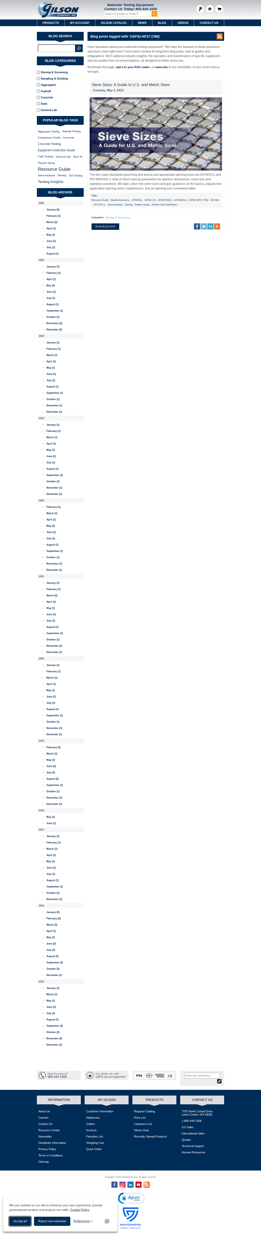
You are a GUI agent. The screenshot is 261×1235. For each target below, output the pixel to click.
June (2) (51, 766)
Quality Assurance (120, 200)
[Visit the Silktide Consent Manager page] (107, 1221)
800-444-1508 (146, 9)
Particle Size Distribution (164, 204)
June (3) (51, 1007)
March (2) (51, 222)
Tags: (94, 195)
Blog (162, 22)
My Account (80, 22)
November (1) (54, 405)
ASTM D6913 (165, 200)
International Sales (193, 1133)
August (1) (52, 253)
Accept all (20, 1221)
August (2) (52, 778)
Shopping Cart (95, 1142)
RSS (220, 36)
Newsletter (45, 1136)
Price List (140, 1117)
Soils (44, 103)
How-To (77, 156)
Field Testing (45, 156)
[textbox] (56, 48)
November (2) (54, 323)
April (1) (51, 228)
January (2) (52, 209)
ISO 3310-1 (99, 204)
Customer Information (99, 1111)
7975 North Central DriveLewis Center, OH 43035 (197, 1113)
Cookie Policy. (80, 1210)
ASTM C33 (150, 200)
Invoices (91, 1130)
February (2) (53, 747)
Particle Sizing (142, 204)
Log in (200, 9)
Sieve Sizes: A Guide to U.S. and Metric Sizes (131, 85)
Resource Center (49, 1130)
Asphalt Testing (71, 131)
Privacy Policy (47, 1149)
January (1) (52, 266)
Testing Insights (50, 182)
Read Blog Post (105, 226)
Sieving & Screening (117, 217)
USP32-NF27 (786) (198, 200)
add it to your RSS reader (133, 67)
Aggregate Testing (49, 131)
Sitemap (43, 1161)
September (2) (54, 962)
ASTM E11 (136, 200)
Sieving (129, 204)
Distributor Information (52, 1142)
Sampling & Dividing (54, 78)
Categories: (98, 217)
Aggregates (48, 84)
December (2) (54, 329)
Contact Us (209, 22)
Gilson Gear (141, 1130)
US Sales (188, 1127)
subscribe (161, 67)
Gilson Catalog (114, 22)
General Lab (49, 110)
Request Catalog (144, 1111)
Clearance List (143, 1124)
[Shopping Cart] (219, 9)
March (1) (51, 355)
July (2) (50, 772)
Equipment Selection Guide (56, 150)
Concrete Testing (49, 144)
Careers (43, 1117)
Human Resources (193, 1152)
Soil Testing (76, 175)
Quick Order (94, 1149)
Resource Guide (100, 200)
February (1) (53, 215)
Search (79, 48)
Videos (183, 22)
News (142, 22)
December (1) (54, 411)
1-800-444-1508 (191, 1120)
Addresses (93, 1117)
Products (51, 22)
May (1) (50, 234)
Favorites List (94, 1136)
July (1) (50, 247)
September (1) (54, 310)
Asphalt (46, 91)
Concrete (47, 97)
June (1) (51, 241)
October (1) (52, 317)
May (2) (50, 285)
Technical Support (193, 1146)
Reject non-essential (52, 1221)
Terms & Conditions (50, 1155)
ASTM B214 (180, 200)
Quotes (186, 1139)
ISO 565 (215, 200)
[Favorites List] (210, 9)
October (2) (52, 968)
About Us (44, 1111)
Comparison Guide (49, 137)
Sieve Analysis (115, 204)
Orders (90, 1124)
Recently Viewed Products (150, 1136)
